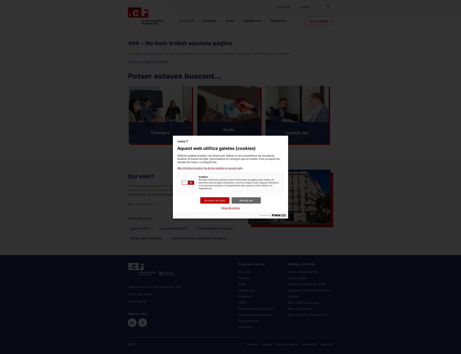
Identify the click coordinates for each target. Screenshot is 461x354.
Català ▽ (182, 141)
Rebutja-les (246, 200)
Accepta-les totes (214, 200)
